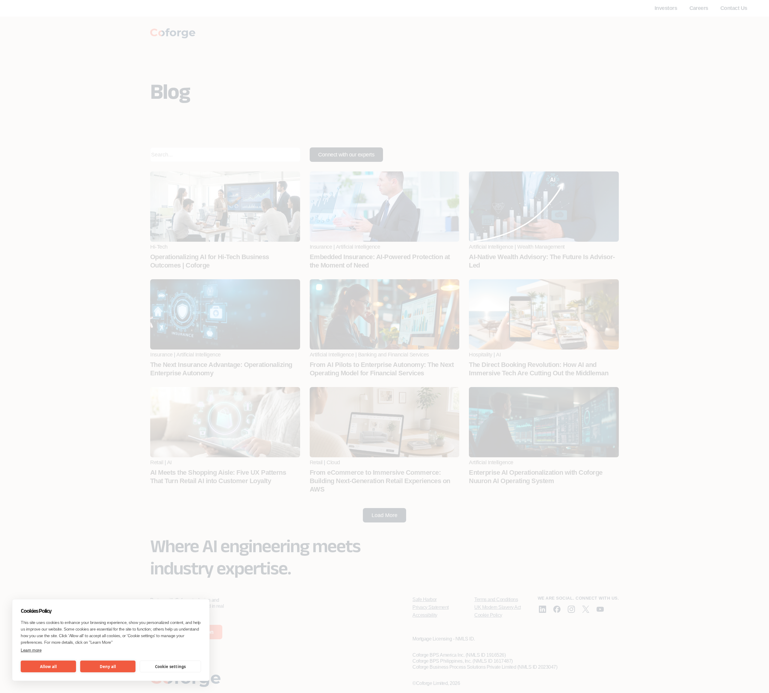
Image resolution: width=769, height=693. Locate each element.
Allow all (48, 666)
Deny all (108, 666)
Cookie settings (170, 666)
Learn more (31, 650)
